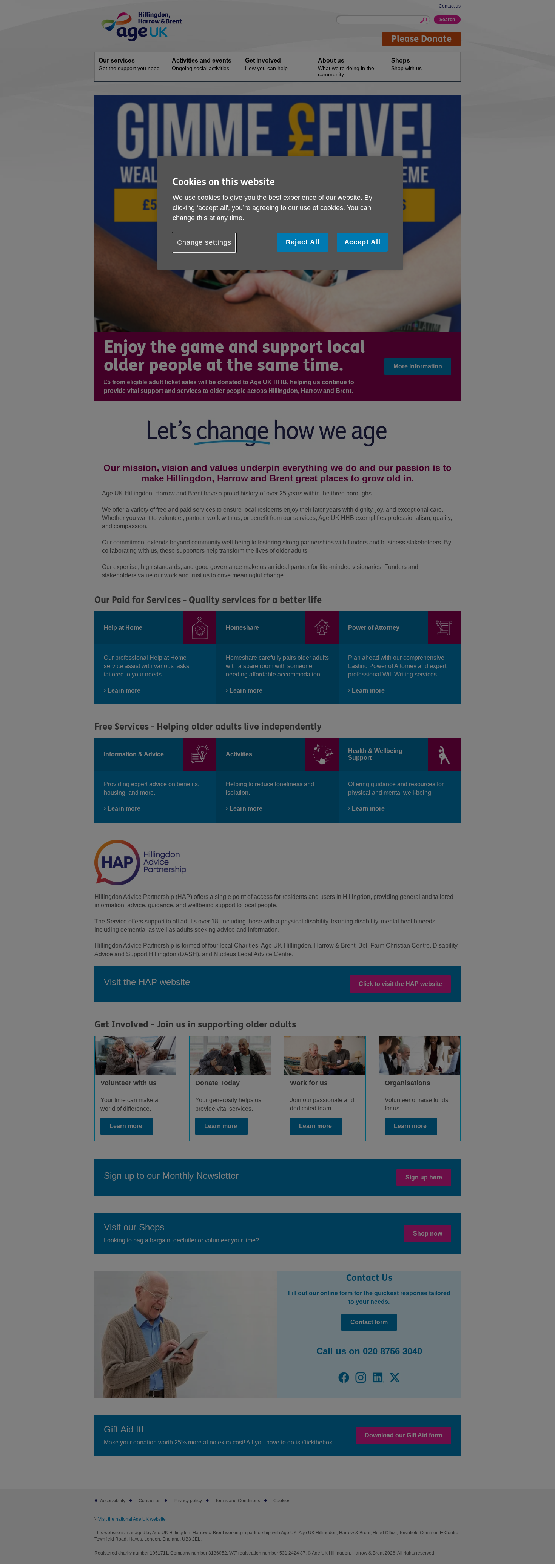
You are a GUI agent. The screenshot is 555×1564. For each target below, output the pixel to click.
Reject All (303, 242)
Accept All (362, 242)
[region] (280, 213)
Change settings (204, 242)
